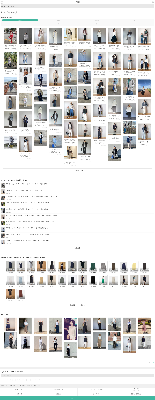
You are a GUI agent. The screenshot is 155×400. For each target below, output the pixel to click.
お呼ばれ (18, 379)
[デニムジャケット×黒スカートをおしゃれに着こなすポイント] (10, 119)
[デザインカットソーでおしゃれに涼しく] (55, 326)
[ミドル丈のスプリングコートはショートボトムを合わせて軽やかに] (55, 77)
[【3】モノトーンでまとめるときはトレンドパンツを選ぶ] (70, 350)
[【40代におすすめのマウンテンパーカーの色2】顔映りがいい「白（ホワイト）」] (25, 36)
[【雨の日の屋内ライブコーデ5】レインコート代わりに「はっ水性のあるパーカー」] (40, 58)
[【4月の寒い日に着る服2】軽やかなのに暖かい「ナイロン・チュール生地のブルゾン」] (55, 36)
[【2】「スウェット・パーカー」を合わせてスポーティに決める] (114, 128)
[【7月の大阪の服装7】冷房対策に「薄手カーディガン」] (114, 36)
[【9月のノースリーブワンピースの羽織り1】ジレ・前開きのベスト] (84, 326)
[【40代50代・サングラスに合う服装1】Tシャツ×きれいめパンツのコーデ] (129, 326)
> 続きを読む (14, 49)
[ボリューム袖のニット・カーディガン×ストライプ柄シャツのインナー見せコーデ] (70, 152)
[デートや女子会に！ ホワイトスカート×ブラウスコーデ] (70, 329)
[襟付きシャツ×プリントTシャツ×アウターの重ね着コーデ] (70, 129)
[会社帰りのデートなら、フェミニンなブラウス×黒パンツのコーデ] (10, 340)
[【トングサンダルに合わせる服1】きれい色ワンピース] (144, 326)
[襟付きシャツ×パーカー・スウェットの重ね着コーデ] (99, 87)
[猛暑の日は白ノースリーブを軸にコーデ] (40, 344)
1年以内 (58, 20)
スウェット (34, 379)
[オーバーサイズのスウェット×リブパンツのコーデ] (40, 112)
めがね (39, 379)
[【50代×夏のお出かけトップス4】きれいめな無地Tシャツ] (144, 342)
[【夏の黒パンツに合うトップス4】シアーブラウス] (114, 324)
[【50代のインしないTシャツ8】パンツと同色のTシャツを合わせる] (40, 326)
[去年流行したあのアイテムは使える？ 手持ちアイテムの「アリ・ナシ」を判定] (10, 324)
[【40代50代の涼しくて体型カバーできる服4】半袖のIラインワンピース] (84, 55)
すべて (135, 20)
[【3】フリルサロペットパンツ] (99, 132)
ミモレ (28, 379)
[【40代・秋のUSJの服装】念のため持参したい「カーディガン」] (84, 34)
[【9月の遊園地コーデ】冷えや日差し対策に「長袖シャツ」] (129, 62)
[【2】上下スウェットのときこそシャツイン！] (55, 141)
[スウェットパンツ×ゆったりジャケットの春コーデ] (144, 132)
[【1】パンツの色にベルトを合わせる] (99, 340)
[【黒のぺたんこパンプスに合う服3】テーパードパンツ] (144, 62)
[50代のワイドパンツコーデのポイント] (25, 326)
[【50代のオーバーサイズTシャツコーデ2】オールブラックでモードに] (25, 342)
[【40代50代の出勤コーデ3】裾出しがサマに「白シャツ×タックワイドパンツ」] (114, 341)
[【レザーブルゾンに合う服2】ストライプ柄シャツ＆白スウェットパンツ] (70, 34)
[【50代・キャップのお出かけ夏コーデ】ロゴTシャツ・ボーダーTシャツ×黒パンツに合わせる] (10, 60)
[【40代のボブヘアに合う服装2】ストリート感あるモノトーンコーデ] (84, 147)
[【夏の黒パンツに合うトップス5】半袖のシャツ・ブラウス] (99, 324)
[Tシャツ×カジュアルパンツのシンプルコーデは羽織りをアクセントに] (25, 144)
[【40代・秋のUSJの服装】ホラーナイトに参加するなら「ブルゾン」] (144, 107)
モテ (14, 379)
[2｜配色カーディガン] (99, 36)
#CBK (76, 397)
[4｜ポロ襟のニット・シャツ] (129, 344)
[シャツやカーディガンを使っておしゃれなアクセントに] (10, 36)
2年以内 (20, 20)
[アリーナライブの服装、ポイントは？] (25, 76)
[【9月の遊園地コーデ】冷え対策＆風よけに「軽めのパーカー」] (144, 36)
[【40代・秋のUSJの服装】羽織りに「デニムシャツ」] (25, 119)
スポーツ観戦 (8, 379)
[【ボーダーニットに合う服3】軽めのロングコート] (99, 110)
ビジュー (23, 379)
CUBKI (77, 2)
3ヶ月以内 (96, 20)
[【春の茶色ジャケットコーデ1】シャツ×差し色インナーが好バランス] (114, 61)
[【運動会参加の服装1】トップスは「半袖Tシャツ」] (99, 61)
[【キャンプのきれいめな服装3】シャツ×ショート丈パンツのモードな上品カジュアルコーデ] (55, 117)
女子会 (3, 379)
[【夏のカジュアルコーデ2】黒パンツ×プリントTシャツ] (55, 344)
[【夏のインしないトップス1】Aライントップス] (84, 342)
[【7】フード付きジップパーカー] (129, 86)
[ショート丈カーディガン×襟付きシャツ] (129, 36)
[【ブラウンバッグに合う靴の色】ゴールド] (40, 36)
